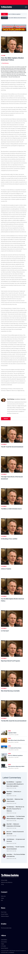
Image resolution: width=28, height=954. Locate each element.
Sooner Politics (4, 914)
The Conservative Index (6, 928)
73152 (2, 884)
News (9, 730)
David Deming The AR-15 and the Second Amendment (15, 847)
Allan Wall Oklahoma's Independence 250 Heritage (13, 825)
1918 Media (11, 952)
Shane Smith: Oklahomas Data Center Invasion (17, 17)
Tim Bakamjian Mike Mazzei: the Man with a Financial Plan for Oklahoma (15, 809)
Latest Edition (4, 939)
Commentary (4, 941)
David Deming (5, 63)
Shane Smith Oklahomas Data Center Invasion (15, 800)
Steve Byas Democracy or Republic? (14, 792)
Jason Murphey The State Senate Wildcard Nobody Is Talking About (16, 817)
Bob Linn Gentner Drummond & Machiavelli (15, 832)
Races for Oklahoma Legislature (14, 14)
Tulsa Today (3, 912)
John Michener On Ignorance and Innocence (16, 840)
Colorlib (3, 952)
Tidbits (2, 943)
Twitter (2, 898)
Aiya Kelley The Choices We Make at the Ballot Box (16, 855)
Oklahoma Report (5, 916)
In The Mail (3, 946)
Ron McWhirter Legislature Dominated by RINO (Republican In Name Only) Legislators (15, 784)
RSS (2, 900)
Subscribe (3, 896)
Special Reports (4, 948)
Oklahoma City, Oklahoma (6, 882)
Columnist (4, 444)
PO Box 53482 (4, 880)
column (3, 55)
